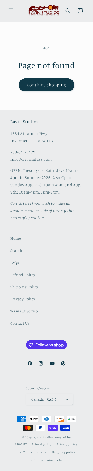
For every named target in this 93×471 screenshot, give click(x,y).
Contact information (49, 460)
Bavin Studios (43, 437)
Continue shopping (46, 84)
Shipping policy (63, 452)
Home (15, 238)
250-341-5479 (22, 151)
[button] (11, 11)
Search (16, 250)
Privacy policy (67, 444)
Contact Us (19, 323)
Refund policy (42, 444)
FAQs (14, 262)
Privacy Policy (22, 299)
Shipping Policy (24, 286)
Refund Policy (22, 275)
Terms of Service (24, 311)
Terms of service (35, 452)
